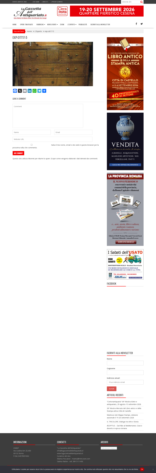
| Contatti (45, 2)
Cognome (111, 368)
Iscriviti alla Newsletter (100, 24)
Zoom (62, 24)
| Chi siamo (36, 2)
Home (15, 24)
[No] (153, 469)
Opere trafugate (26, 24)
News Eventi (51, 24)
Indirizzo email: (113, 378)
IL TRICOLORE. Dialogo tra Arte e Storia (122, 421)
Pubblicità (83, 24)
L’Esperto (71, 24)
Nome (109, 359)
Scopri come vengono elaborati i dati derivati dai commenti (74, 158)
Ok (142, 469)
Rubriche (40, 24)
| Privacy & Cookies (57, 2)
